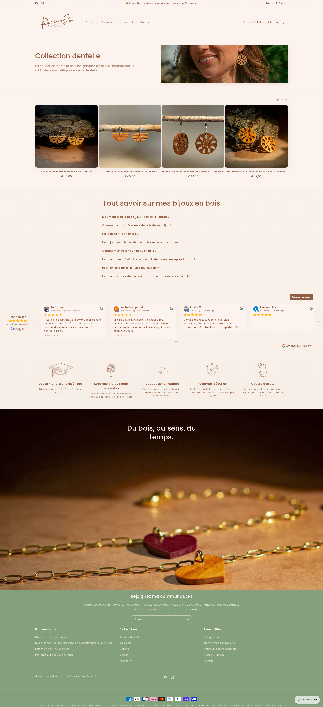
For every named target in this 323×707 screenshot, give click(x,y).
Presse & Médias (214, 655)
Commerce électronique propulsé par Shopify (92, 705)
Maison (124, 655)
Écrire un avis (301, 297)
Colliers (124, 649)
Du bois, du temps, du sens (52, 637)
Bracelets (125, 643)
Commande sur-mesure (219, 643)
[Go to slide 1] (176, 341)
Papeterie (126, 660)
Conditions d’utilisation (196, 705)
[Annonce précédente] (112, 3)
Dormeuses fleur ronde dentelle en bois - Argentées (193, 171)
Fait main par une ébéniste (52, 649)
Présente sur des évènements (54, 655)
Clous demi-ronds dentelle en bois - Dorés (66, 171)
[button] (91, 22)
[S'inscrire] (188, 619)
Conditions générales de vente (245, 705)
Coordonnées (219, 705)
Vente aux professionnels (220, 649)
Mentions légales (274, 705)
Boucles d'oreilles (130, 637)
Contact (209, 660)
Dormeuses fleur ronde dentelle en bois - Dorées (256, 171)
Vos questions (213, 637)
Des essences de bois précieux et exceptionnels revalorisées (73, 643)
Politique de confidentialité (166, 705)
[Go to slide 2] (178, 341)
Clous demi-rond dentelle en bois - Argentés (130, 171)
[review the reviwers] (101, 309)
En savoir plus (51, 335)
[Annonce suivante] (210, 3)
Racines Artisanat (57, 705)
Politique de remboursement (134, 705)
